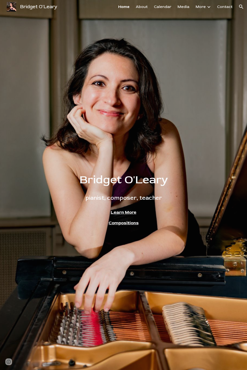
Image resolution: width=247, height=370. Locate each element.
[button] (241, 7)
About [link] (142, 6)
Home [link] (124, 6)
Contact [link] (225, 6)
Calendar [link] (162, 6)
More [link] (201, 6)
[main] (123, 187)
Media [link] (183, 6)
